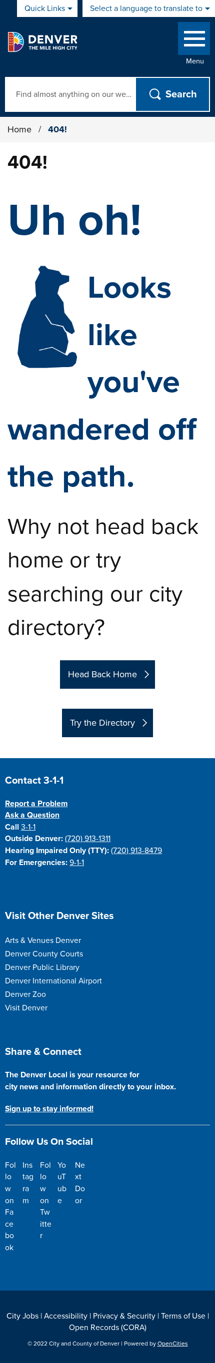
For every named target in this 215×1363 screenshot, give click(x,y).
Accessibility (66, 1316)
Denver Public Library (42, 967)
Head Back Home (102, 674)
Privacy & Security (124, 1316)
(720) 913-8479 (136, 850)
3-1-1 (28, 827)
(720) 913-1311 (87, 838)
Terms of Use (183, 1316)
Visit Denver (26, 1007)
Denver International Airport (53, 980)
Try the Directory (102, 722)
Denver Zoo (25, 994)
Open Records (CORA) (107, 1327)
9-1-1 (77, 862)
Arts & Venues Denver (43, 940)
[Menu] (194, 40)
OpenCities (173, 1343)
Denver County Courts (44, 953)
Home (20, 129)
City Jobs (22, 1316)
